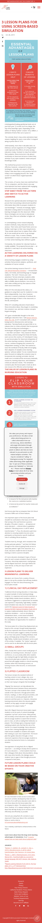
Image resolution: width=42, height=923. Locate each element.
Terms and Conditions (21, 894)
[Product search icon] (31, 7)
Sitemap (21, 900)
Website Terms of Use (21, 896)
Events (21, 883)
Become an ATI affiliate (21, 903)
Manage (22, 488)
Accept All (22, 479)
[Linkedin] (28, 906)
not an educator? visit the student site (20, 1)
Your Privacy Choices (21, 888)
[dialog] (21, 461)
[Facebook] (15, 906)
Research (21, 881)
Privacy (21, 885)
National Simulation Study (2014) (26, 609)
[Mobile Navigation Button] (38, 7)
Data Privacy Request (21, 892)
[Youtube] (24, 906)
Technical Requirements (21, 898)
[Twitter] (19, 906)
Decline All (22, 484)
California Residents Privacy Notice (21, 890)
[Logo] (6, 7)
